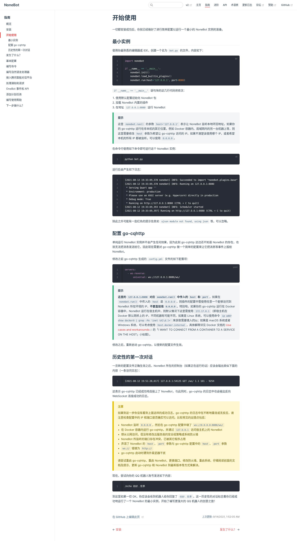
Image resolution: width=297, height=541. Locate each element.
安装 (8, 29)
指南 (207, 4)
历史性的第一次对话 (19, 50)
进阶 (216, 4)
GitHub (287, 4)
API (225, 4)
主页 (198, 4)
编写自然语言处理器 (17, 72)
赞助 (272, 4)
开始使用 (11, 35)
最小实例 (13, 40)
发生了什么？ (14, 55)
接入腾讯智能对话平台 (19, 77)
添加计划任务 (14, 94)
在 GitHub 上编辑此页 (126, 517)
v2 (189, 4)
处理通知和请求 (15, 83)
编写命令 (11, 66)
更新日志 (247, 4)
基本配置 (11, 60)
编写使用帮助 (14, 99)
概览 (8, 23)
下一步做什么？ (15, 105)
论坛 (260, 4)
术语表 (234, 4)
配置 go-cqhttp (17, 45)
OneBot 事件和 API (17, 88)
